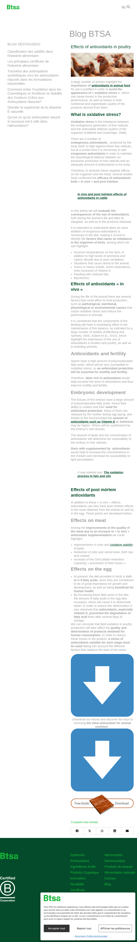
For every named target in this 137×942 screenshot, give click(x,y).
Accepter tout (56, 928)
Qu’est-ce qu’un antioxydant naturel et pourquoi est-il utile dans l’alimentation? (34, 121)
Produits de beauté (118, 866)
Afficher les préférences (115, 928)
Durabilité (77, 884)
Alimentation (113, 855)
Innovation (78, 878)
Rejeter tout (84, 928)
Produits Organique (84, 872)
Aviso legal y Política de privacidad (91, 936)
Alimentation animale (119, 872)
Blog (107, 884)
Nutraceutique (114, 861)
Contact (110, 878)
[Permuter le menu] (123, 7)
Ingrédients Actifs (83, 866)
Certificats (77, 890)
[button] (77, 831)
